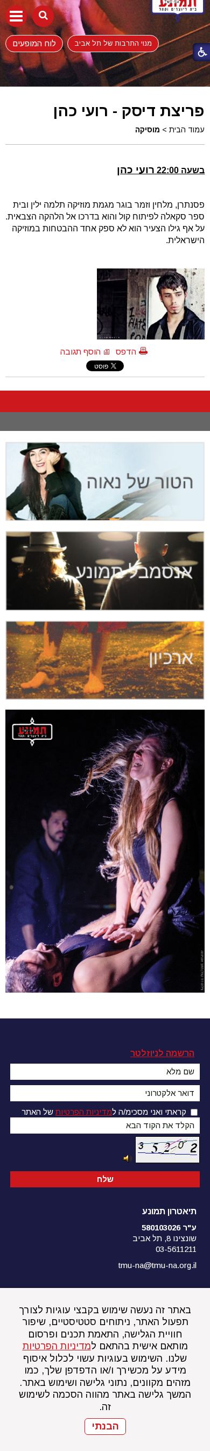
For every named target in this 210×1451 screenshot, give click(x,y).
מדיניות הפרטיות (57, 1346)
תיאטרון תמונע (169, 1211)
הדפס (126, 351)
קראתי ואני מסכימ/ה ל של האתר (104, 1111)
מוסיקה (147, 129)
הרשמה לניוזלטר (162, 1053)
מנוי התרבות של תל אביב (113, 43)
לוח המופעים (34, 43)
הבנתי (105, 1426)
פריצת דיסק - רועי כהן (129, 110)
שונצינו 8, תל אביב (164, 1238)
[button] (16, 16)
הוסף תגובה (80, 351)
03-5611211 (176, 1249)
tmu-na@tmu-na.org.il (157, 1265)
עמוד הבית (187, 129)
